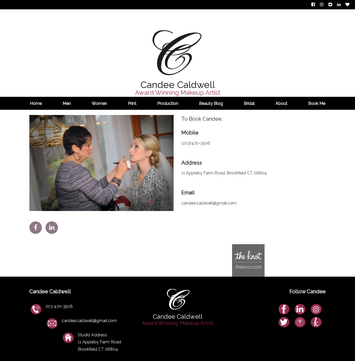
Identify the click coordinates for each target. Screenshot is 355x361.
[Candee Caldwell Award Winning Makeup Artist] (177, 35)
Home (36, 103)
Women (99, 103)
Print (132, 103)
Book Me (316, 103)
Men (67, 103)
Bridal (249, 103)
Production (167, 103)
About (281, 103)
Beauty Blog (211, 103)
